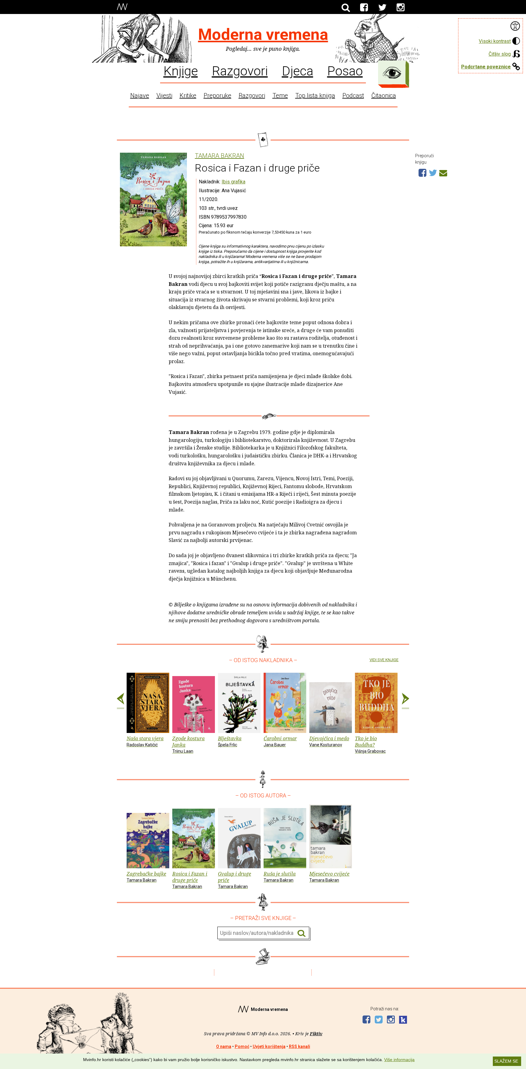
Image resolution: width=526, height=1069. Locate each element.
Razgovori (240, 71)
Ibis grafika (233, 182)
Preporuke (217, 95)
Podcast (353, 95)
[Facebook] (364, 7)
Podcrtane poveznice (486, 67)
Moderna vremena (263, 34)
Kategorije (392, 73)
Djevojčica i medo (329, 741)
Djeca (297, 71)
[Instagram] (400, 7)
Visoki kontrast (495, 41)
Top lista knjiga (315, 95)
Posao (345, 71)
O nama (223, 1046)
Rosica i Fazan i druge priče (189, 879)
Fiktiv (316, 1033)
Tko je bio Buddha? (370, 744)
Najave (139, 95)
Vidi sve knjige (384, 660)
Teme (280, 95)
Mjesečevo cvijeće (329, 876)
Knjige (180, 71)
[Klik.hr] (403, 1020)
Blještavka (229, 741)
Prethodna (120, 701)
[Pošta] (443, 172)
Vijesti (164, 95)
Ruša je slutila (280, 876)
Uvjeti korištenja (269, 1046)
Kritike (188, 95)
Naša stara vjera (145, 741)
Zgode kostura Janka (188, 744)
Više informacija (399, 1059)
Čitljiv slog (500, 54)
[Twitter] (382, 7)
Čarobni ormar (280, 741)
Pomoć (242, 1046)
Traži (301, 933)
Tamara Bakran (219, 156)
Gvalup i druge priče (234, 879)
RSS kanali (299, 1046)
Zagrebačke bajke (146, 876)
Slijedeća (405, 701)
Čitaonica (383, 95)
